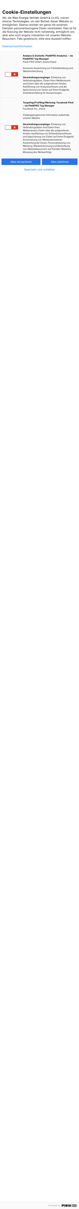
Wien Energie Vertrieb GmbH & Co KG (35, 17)
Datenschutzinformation (17, 46)
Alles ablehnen (60, 161)
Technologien (20, 21)
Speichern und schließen (39, 169)
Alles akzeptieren (21, 161)
